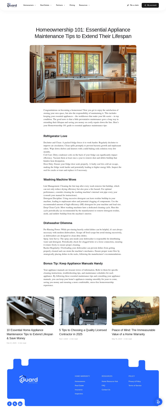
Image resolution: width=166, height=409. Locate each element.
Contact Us (106, 390)
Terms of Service (135, 385)
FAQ (103, 385)
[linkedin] (20, 403)
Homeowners (80, 381)
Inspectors (79, 394)
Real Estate (79, 385)
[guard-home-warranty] (12, 5)
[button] (29, 5)
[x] (15, 403)
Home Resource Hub (110, 381)
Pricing (72, 5)
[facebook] (9, 403)
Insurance (79, 390)
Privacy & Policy (135, 381)
